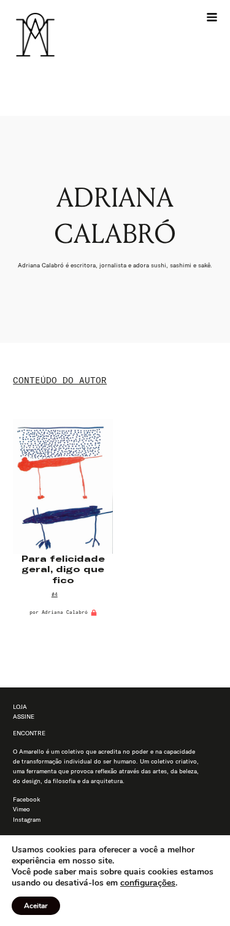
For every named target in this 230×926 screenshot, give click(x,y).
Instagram (26, 820)
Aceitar (36, 906)
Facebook (26, 799)
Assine (23, 717)
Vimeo (21, 809)
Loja (20, 707)
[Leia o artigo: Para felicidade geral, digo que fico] (63, 486)
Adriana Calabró (65, 612)
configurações (147, 883)
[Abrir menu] (212, 17)
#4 (55, 594)
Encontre (29, 733)
